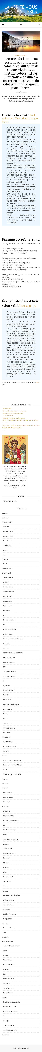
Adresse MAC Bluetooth (11, 946)
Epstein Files (7, 606)
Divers (4, 555)
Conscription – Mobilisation (12, 760)
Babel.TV (6, 582)
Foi (25, 55)
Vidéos (4, 998)
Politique (5, 891)
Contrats (6, 955)
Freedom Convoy (9, 928)
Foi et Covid (7, 700)
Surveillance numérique (11, 839)
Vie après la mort (9, 728)
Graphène (6, 969)
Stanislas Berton (8, 1025)
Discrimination (8, 960)
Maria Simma (7, 709)
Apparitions (7, 685)
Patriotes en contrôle (10, 1011)
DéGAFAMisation (8, 816)
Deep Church (7, 596)
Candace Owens (8, 587)
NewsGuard (7, 541)
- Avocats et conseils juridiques (12, 413)
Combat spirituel (8, 690)
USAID (5, 550)
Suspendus (7, 983)
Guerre (4, 756)
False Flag (6, 610)
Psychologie (6, 909)
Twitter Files (7, 545)
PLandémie (5, 844)
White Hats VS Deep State (11, 1002)
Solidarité (5, 937)
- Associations (6, 408)
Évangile (19, 55)
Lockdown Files (8, 536)
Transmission (7, 993)
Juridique (5, 788)
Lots (4, 974)
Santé (4, 933)
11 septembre (8, 577)
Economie (5, 559)
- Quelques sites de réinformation (13, 418)
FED (4, 615)
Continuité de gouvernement (12, 653)
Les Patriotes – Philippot (11, 895)
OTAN (5, 770)
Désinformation (7, 522)
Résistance (5, 923)
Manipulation (7, 919)
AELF (38, 382)
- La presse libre (7, 416)
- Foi (3, 430)
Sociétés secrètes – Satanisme (13, 639)
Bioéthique (5, 518)
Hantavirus (7, 858)
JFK (4, 625)
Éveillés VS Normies (10, 914)
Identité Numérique (9, 830)
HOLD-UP (6, 863)
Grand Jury (6, 802)
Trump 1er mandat (9, 672)
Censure (6, 527)
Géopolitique (6, 733)
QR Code (6, 751)
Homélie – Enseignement (11, 704)
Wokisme (5, 1035)
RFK (4, 667)
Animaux (5, 513)
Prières (5, 718)
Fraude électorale (9, 620)
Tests (5, 886)
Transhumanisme (7, 941)
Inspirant (5, 783)
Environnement (7, 568)
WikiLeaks (6, 643)
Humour (4, 779)
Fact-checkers (8, 531)
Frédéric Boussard (9, 1006)
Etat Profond (6, 573)
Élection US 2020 (9, 657)
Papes (5, 714)
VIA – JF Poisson (8, 905)
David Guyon (7, 792)
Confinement (7, 848)
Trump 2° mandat (9, 676)
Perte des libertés (9, 746)
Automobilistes (8, 741)
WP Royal (26, 1048)
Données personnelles (10, 820)
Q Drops (6, 1021)
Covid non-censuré (9, 853)
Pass (5, 872)
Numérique (5, 806)
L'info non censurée (9, 629)
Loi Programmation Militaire (12, 765)
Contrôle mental (8, 592)
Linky (5, 835)
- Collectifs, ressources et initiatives (14, 411)
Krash (5, 564)
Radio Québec (8, 634)
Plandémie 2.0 (8, 877)
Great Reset (6, 737)
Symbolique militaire (10, 1030)
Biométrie (6, 811)
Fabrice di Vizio (8, 797)
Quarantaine (7, 881)
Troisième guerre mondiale (12, 774)
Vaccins (4, 951)
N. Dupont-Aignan (9, 900)
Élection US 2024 (9, 662)
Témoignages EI (8, 988)
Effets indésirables (9, 964)
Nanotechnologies (9, 979)
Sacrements (7, 723)
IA (4, 825)
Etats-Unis (5, 648)
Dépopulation (7, 601)
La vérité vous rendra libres (21, 9)
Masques (6, 867)
